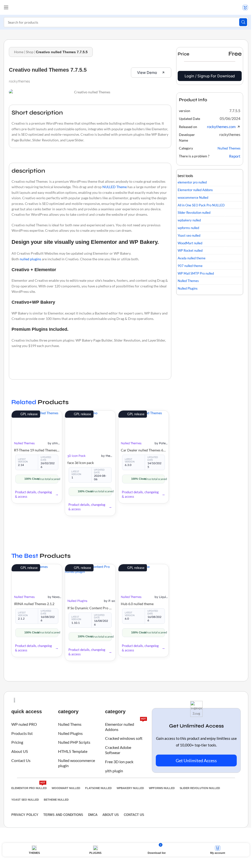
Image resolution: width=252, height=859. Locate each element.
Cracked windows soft (123, 738)
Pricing (17, 742)
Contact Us (21, 760)
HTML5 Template (72, 751)
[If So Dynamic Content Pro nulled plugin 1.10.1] (90, 579)
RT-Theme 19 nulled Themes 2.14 (37, 450)
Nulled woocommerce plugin (76, 763)
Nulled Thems (69, 724)
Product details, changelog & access (33, 494)
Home (18, 52)
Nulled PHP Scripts (74, 742)
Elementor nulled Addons (125, 726)
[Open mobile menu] (6, 7)
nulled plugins (30, 259)
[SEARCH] (243, 22)
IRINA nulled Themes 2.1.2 (34, 604)
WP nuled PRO (24, 724)
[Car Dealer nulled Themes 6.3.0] (143, 423)
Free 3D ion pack (119, 761)
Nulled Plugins (77, 601)
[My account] (245, 7)
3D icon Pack (76, 456)
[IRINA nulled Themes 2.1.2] (37, 577)
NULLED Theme (114, 187)
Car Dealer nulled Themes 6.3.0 (143, 450)
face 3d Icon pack (80, 463)
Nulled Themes (24, 443)
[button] (234, 111)
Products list (22, 733)
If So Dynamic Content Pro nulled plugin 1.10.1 (90, 608)
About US (19, 751)
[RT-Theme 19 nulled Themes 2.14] (37, 423)
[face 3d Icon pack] (90, 430)
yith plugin (114, 770)
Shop (29, 52)
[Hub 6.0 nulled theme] (143, 577)
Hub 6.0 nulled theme (137, 604)
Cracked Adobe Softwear (118, 750)
